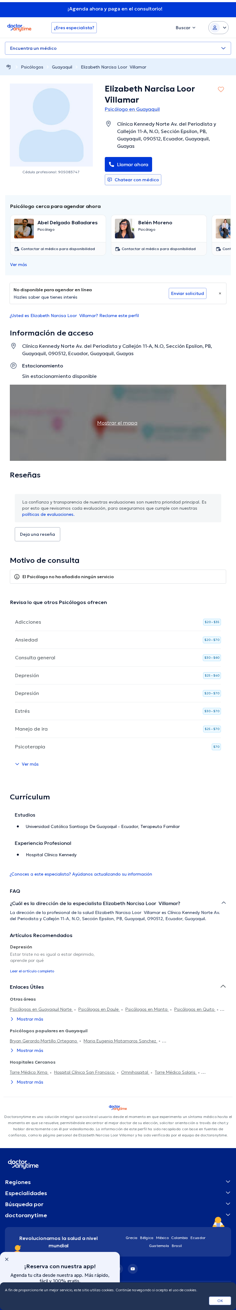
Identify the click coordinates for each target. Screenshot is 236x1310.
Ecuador (198, 1237)
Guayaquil (62, 67)
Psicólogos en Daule (99, 1009)
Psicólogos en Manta (147, 1009)
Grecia (132, 1237)
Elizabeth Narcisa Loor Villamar (113, 67)
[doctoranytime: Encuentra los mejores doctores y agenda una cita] (8, 66)
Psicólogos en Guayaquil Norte (41, 1009)
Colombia (179, 1237)
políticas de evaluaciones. (48, 514)
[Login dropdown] (218, 27)
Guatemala (159, 1245)
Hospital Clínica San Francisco (85, 1072)
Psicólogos (32, 67)
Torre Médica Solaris (176, 1072)
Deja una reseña (37, 534)
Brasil (177, 1245)
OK (220, 1300)
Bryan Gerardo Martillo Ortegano (44, 1041)
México (162, 1237)
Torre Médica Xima (29, 1072)
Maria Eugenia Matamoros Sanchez (120, 1041)
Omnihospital (135, 1072)
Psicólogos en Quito (194, 1009)
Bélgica (147, 1237)
